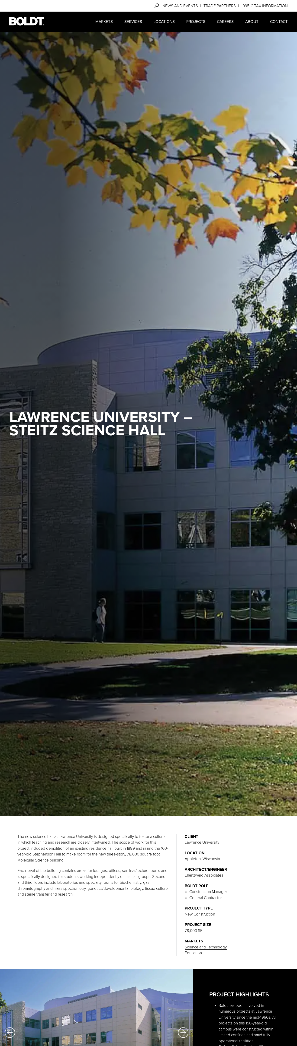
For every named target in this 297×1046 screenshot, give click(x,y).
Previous (10, 1032)
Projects (195, 21)
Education (193, 953)
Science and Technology (206, 947)
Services (133, 21)
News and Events (180, 5)
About (251, 21)
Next (183, 1032)
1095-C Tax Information (264, 5)
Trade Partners (219, 5)
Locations (164, 21)
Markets (104, 21)
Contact (279, 21)
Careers (225, 21)
